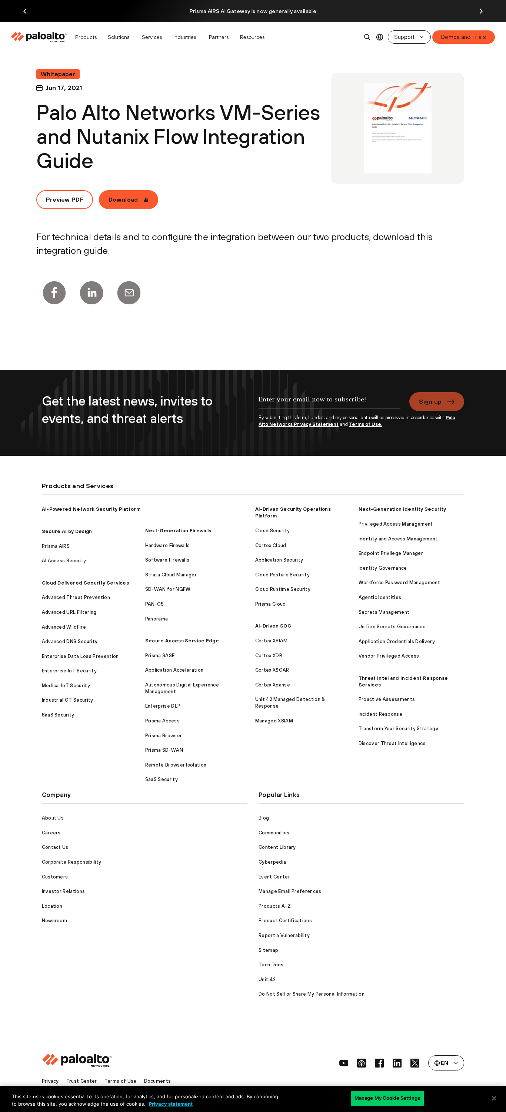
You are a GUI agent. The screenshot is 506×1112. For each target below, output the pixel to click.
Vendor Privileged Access (389, 656)
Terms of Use (120, 1081)
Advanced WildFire (64, 627)
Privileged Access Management (396, 524)
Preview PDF (65, 199)
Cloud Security (272, 530)
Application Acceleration (174, 670)
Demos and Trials (463, 37)
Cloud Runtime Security (282, 589)
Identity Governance (383, 568)
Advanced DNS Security (70, 641)
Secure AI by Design (67, 531)
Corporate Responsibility (71, 862)
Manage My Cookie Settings (387, 1098)
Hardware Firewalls (167, 545)
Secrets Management (384, 612)
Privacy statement (171, 1104)
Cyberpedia (272, 862)
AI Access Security (64, 560)
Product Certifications (285, 920)
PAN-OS (154, 604)
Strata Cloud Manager (171, 574)
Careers (51, 832)
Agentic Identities (380, 597)
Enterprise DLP (162, 706)
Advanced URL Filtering (69, 612)
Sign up (430, 401)
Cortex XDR (268, 655)
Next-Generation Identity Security (402, 509)
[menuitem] (41, 37)
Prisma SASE (160, 655)
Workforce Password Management (399, 582)
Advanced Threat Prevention (76, 597)
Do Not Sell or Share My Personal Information (311, 994)
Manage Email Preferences (290, 891)
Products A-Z (275, 906)
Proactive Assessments (387, 699)
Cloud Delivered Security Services (85, 583)
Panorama (156, 619)
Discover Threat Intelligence (392, 743)
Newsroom (54, 920)
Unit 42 (267, 979)
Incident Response (380, 714)
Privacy (50, 1081)
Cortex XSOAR (272, 670)
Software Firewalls (167, 560)
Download (123, 199)
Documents (157, 1081)
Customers (55, 877)
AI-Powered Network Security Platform (91, 509)
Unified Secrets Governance (392, 626)
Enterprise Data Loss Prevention (80, 656)
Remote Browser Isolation (176, 765)
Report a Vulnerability (284, 935)
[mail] (129, 293)
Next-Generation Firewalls (178, 530)
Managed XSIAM (274, 721)
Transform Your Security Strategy (398, 728)
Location (52, 906)
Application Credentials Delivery (397, 641)
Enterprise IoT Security (69, 671)
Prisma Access (162, 721)
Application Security (279, 560)
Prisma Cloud (270, 604)
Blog (264, 818)
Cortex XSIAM (271, 640)
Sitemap (268, 950)
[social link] (343, 1063)
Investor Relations (63, 891)
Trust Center (81, 1081)
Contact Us (55, 847)
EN (379, 37)
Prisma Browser (163, 735)
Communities (274, 832)
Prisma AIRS (56, 546)
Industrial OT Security (67, 700)
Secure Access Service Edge (182, 640)
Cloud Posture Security (282, 574)
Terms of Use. (365, 424)
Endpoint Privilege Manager (391, 553)
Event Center (274, 877)
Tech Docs (271, 964)
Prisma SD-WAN (164, 750)
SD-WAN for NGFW (168, 589)
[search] (367, 37)
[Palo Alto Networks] (39, 37)
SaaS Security (58, 715)
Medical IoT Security (66, 685)
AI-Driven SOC (273, 626)
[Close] (494, 1098)
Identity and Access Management (398, 539)
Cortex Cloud (270, 545)
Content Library (277, 847)
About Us (53, 818)
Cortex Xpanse (272, 685)
